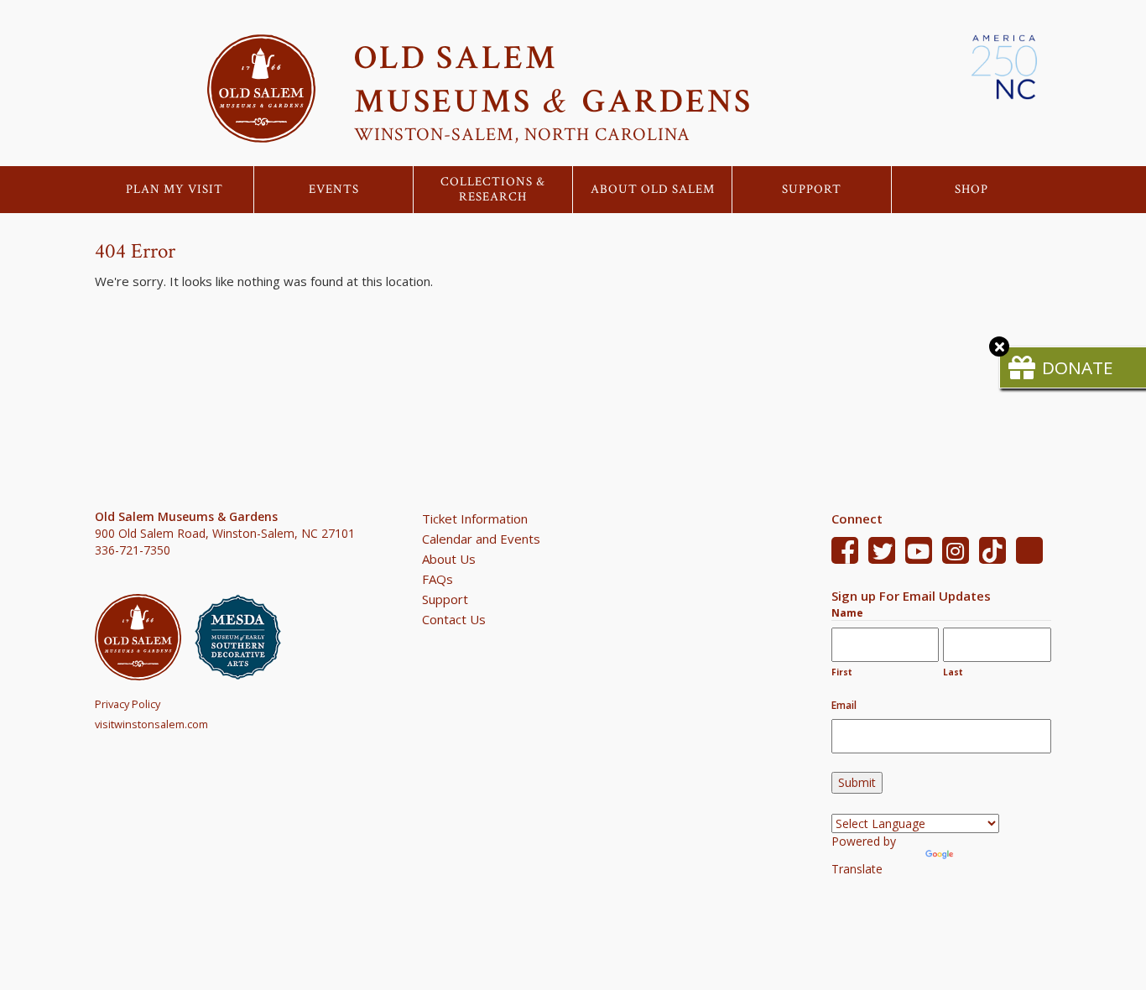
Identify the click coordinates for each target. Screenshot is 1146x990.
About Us (449, 558)
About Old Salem (653, 189)
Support (811, 189)
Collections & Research (492, 190)
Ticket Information (475, 518)
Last (953, 672)
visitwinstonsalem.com (151, 724)
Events (334, 189)
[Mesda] (244, 637)
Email (844, 705)
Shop (971, 189)
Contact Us (454, 619)
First (841, 672)
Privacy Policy (127, 703)
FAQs (437, 579)
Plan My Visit (174, 189)
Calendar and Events (481, 538)
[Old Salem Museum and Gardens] (145, 637)
